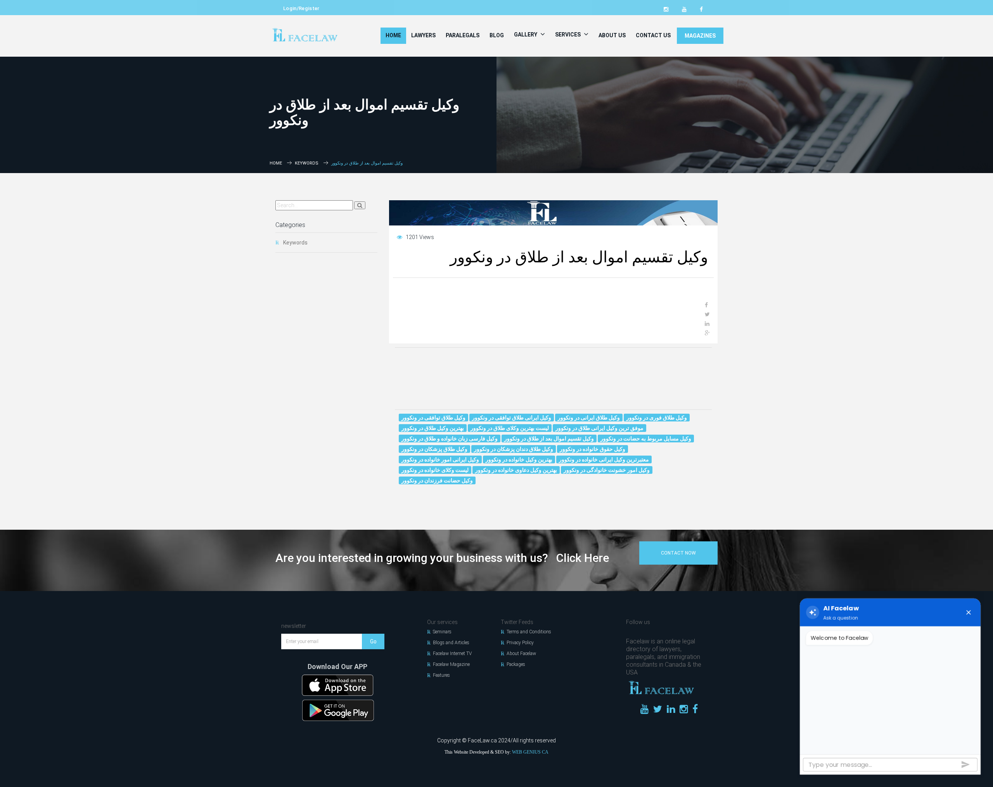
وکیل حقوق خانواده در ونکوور (592, 449)
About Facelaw (521, 653)
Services (568, 34)
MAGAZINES (700, 36)
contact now (678, 553)
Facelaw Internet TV (452, 653)
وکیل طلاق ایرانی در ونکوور (589, 417)
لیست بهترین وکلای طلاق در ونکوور (510, 428)
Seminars (442, 631)
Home (393, 35)
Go (373, 641)
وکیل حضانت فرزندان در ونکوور (437, 480)
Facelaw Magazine (451, 664)
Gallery (526, 34)
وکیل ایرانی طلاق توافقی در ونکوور (511, 417)
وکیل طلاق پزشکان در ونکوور (434, 449)
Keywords (306, 163)
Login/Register (301, 8)
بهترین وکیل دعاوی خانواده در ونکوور (516, 470)
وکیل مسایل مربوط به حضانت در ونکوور (645, 438)
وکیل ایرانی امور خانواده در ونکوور (440, 459)
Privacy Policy (520, 642)
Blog (497, 35)
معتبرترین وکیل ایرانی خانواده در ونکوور (604, 459)
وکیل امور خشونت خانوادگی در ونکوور (607, 470)
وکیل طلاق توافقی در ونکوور (433, 417)
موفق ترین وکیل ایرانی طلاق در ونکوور (599, 428)
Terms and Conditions (529, 631)
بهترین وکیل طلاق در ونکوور (432, 428)
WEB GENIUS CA (530, 752)
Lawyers (423, 35)
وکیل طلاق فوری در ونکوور (656, 417)
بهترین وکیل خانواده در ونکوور (519, 459)
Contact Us (653, 35)
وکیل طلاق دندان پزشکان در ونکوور (513, 449)
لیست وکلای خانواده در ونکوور (435, 470)
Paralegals (462, 35)
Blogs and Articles (451, 642)
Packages (516, 664)
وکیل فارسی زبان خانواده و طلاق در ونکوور (449, 438)
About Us (612, 35)
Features (441, 675)
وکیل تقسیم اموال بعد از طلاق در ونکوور (549, 438)
